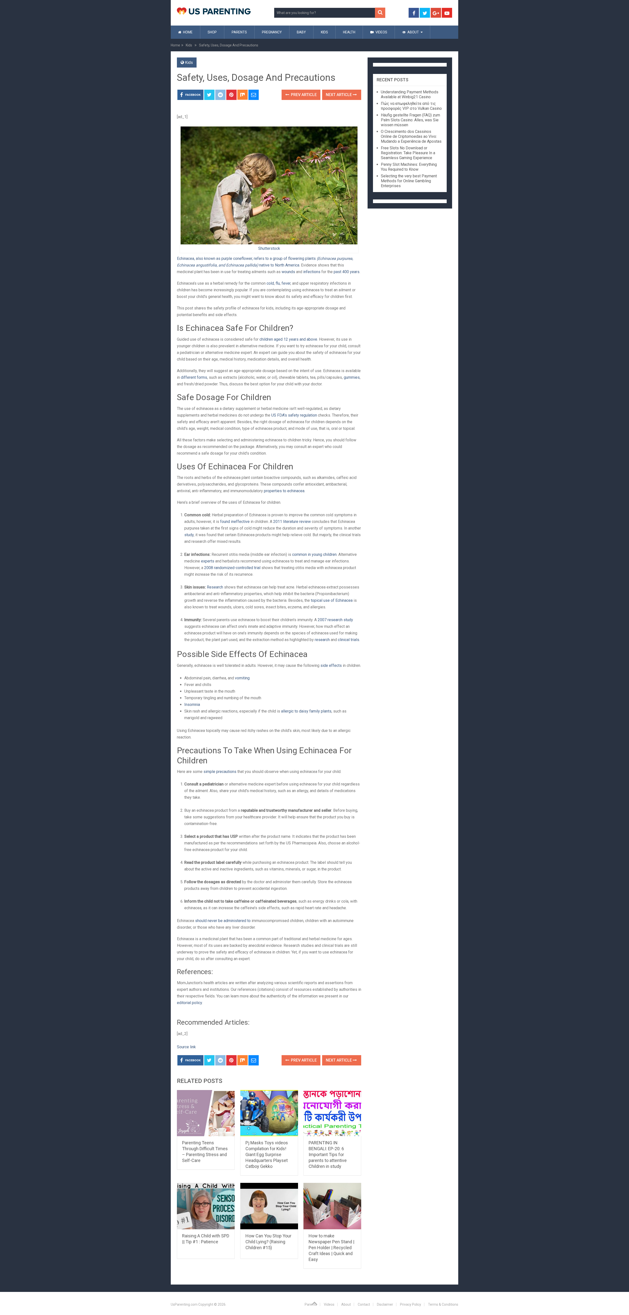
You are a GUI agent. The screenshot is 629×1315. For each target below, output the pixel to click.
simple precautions (219, 771)
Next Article (339, 94)
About (413, 32)
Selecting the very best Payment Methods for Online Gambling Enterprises (409, 181)
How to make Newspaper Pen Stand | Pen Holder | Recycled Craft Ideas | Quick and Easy (331, 1247)
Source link (186, 1047)
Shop (212, 32)
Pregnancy (272, 32)
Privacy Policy (410, 1304)
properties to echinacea (284, 491)
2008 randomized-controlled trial (232, 567)
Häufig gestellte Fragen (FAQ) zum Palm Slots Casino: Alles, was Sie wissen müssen (410, 120)
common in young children (314, 554)
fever (286, 283)
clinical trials (348, 639)
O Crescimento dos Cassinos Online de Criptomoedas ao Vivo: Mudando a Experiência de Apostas (411, 136)
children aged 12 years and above (288, 339)
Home (187, 32)
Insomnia (192, 704)
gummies (352, 377)
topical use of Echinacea (332, 600)
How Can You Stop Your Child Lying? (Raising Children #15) (268, 1241)
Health (349, 32)
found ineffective (235, 521)
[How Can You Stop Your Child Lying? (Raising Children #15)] (269, 1206)
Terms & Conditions (443, 1304)
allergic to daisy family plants (306, 711)
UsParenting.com (184, 1304)
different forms (194, 377)
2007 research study (335, 619)
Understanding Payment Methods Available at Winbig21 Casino (409, 94)
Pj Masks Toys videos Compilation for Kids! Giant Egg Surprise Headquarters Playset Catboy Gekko (266, 1154)
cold (270, 283)
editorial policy (189, 1002)
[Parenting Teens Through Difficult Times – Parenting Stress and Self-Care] (206, 1113)
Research (215, 587)
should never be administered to (223, 920)
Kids (324, 32)
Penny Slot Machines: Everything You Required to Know (409, 167)
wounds (288, 271)
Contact (364, 1304)
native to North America (279, 265)
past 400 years (346, 271)
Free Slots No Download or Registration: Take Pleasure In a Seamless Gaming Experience (408, 153)
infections (311, 271)
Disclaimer (385, 1304)
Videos (381, 32)
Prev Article (303, 94)
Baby (301, 32)
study (189, 534)
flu (278, 283)
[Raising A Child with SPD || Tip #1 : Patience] (206, 1206)
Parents (239, 32)
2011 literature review (292, 521)
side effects (331, 665)
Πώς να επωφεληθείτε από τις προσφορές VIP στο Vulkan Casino (411, 106)
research (322, 639)
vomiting (242, 678)
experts (207, 561)
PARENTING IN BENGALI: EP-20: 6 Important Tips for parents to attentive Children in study (328, 1154)
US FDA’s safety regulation (294, 415)
